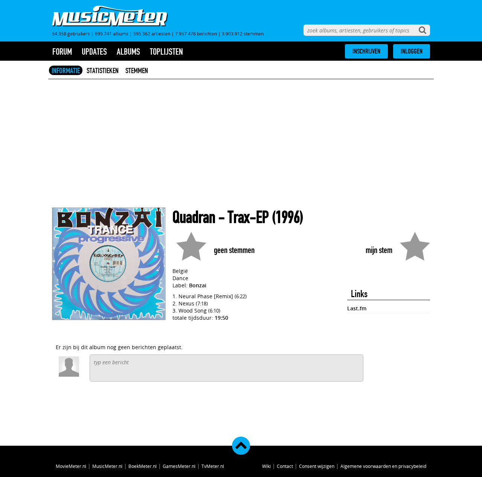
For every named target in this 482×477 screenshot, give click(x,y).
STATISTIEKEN (103, 70)
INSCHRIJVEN (366, 51)
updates (94, 51)
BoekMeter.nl (142, 466)
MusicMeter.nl (107, 466)
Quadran (193, 217)
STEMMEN (136, 70)
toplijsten (166, 51)
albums (128, 51)
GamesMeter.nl (179, 466)
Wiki (266, 466)
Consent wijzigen (316, 466)
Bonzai (197, 285)
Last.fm (356, 308)
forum (62, 51)
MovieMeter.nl (71, 466)
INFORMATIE (66, 70)
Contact (285, 466)
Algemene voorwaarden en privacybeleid (383, 466)
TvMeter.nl (212, 466)
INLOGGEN (412, 51)
